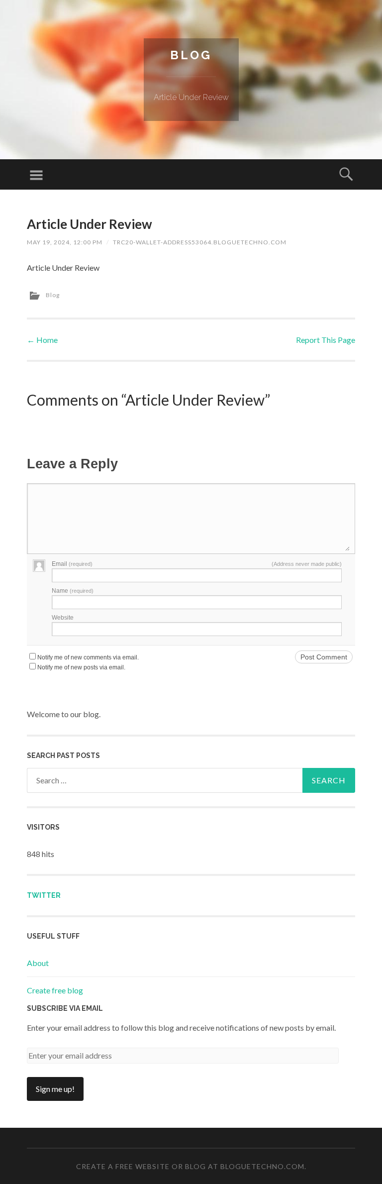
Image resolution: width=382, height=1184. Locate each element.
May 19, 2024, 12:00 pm (64, 242)
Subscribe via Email (65, 1008)
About (38, 963)
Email (72, 563)
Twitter (44, 895)
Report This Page (325, 339)
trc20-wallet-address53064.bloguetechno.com (199, 242)
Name (73, 590)
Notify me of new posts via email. (81, 667)
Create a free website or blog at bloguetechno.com (190, 1166)
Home (42, 339)
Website (63, 617)
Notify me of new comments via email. (88, 657)
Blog (191, 55)
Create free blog (55, 990)
